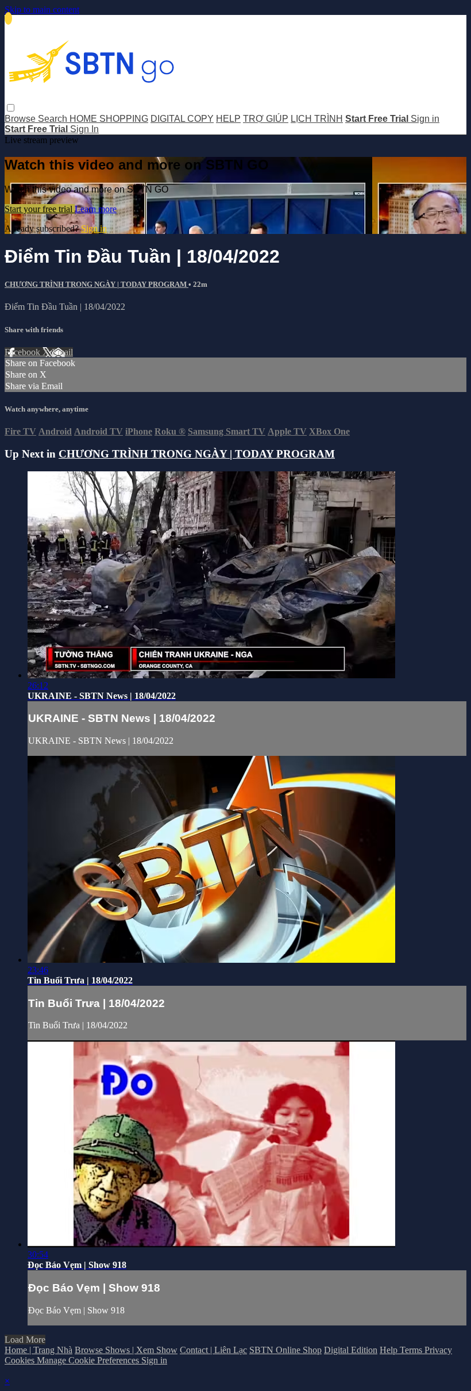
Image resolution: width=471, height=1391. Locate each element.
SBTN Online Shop (285, 1350)
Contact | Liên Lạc (213, 1350)
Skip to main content (42, 9)
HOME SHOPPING (109, 119)
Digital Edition (350, 1350)
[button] (10, 108)
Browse (21, 119)
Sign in (425, 119)
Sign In (84, 129)
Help (390, 1350)
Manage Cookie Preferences (89, 1360)
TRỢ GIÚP (265, 119)
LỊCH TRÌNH (317, 119)
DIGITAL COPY (182, 119)
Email (62, 352)
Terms (412, 1350)
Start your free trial (40, 209)
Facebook (24, 352)
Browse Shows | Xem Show (126, 1350)
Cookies (21, 1360)
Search (54, 119)
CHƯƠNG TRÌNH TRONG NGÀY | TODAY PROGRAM (96, 284)
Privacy (438, 1350)
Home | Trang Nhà (38, 1350)
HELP (228, 119)
